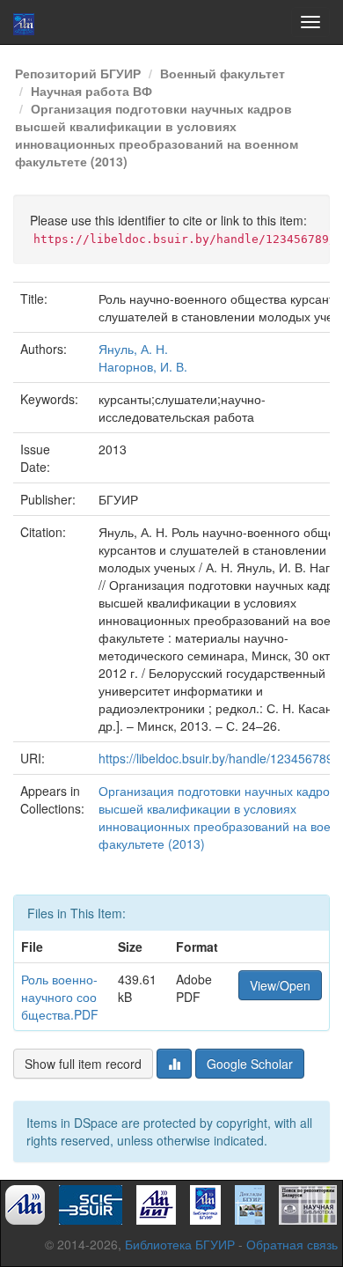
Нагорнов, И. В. (143, 366)
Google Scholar (250, 1063)
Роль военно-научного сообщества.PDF (60, 996)
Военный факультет (222, 73)
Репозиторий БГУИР (78, 73)
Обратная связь (292, 1244)
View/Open (280, 985)
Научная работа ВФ (91, 90)
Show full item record (83, 1063)
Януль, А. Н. (133, 348)
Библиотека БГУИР (180, 1244)
